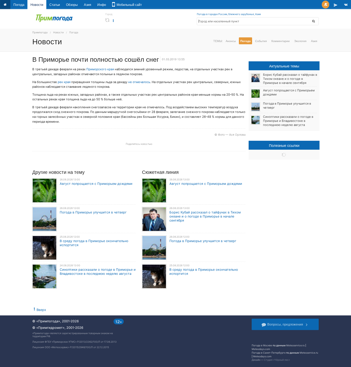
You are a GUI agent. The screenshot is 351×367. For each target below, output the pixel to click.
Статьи (54, 4)
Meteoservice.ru (295, 345)
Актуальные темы (284, 65)
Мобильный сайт (128, 4)
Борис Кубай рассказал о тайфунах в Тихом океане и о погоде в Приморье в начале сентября (205, 216)
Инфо (101, 4)
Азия (87, 4)
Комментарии (280, 41)
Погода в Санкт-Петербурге (269, 352)
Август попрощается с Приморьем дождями (96, 184)
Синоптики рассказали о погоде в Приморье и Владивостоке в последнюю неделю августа (98, 271)
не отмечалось (139, 82)
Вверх (41, 310)
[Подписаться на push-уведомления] (325, 4)
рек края (64, 82)
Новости (36, 4)
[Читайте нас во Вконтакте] (346, 4)
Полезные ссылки (284, 145)
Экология (300, 41)
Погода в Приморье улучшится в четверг (93, 212)
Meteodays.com (261, 349)
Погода (18, 4)
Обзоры (72, 4)
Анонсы (231, 41)
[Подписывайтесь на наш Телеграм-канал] (335, 4)
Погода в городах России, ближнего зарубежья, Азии (229, 14)
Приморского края (100, 69)
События (261, 41)
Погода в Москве (262, 345)
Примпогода (40, 32)
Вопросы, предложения (285, 324)
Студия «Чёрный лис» (277, 359)
